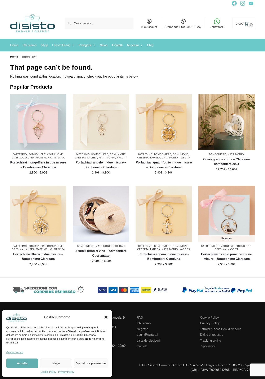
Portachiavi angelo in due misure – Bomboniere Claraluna (101, 165)
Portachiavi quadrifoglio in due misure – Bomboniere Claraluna (164, 165)
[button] (106, 317)
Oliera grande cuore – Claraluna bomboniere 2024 (226, 161)
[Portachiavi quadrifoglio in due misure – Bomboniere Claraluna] (164, 122)
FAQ (140, 317)
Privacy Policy (66, 371)
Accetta (22, 363)
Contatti (142, 346)
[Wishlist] (64, 100)
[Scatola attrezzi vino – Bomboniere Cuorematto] (101, 214)
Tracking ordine (210, 340)
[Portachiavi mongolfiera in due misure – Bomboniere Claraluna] (38, 122)
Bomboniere (36, 154)
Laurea (30, 157)
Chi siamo (144, 323)
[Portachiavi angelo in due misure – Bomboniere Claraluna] (101, 122)
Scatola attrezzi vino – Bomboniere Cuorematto (101, 253)
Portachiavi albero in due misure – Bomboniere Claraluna (38, 256)
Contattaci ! (217, 26)
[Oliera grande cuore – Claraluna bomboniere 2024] (226, 122)
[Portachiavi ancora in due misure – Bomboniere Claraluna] (164, 214)
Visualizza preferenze (91, 363)
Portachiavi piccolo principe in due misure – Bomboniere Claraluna (226, 256)
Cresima (17, 157)
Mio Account (149, 26)
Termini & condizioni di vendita (220, 329)
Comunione (55, 154)
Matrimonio (44, 157)
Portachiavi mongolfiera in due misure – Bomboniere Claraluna (38, 165)
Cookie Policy (48, 371)
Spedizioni (208, 346)
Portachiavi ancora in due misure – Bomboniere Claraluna (163, 256)
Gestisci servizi (14, 352)
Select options (38, 181)
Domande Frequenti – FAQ (183, 26)
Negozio (142, 329)
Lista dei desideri (148, 340)
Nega (56, 363)
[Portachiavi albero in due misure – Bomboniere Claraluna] (38, 214)
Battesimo (20, 154)
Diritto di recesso (211, 334)
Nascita (59, 157)
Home (14, 56)
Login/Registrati (147, 334)
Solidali (119, 246)
